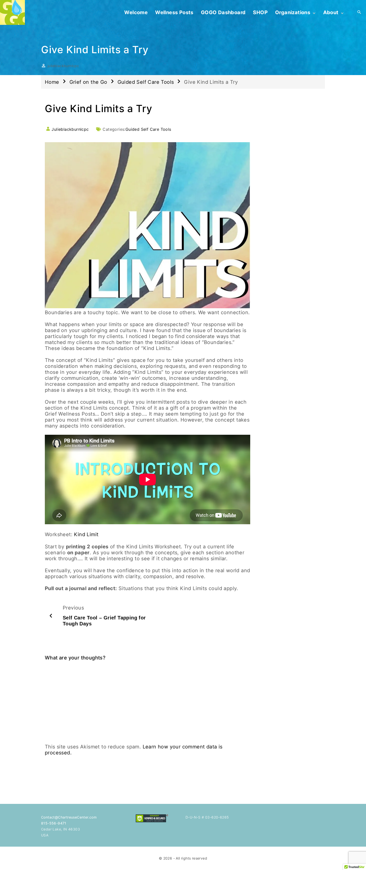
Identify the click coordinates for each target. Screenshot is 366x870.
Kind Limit (86, 534)
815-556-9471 (53, 823)
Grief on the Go (88, 82)
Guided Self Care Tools (146, 82)
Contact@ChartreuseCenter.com (69, 817)
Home (52, 82)
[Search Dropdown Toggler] (359, 12)
